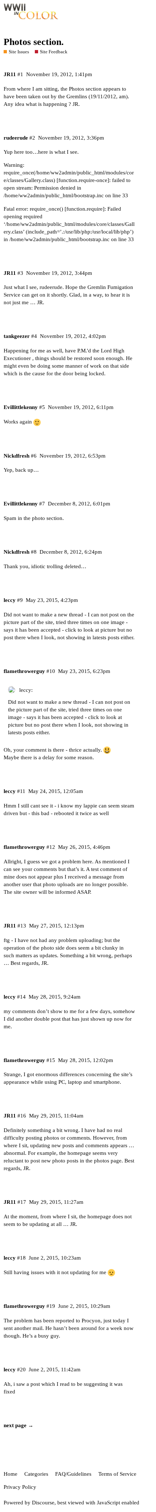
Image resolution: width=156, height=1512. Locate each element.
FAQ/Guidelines (73, 1474)
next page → (18, 1425)
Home (10, 1474)
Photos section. (34, 42)
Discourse (43, 1502)
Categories (36, 1474)
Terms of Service (117, 1474)
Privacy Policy (20, 1487)
